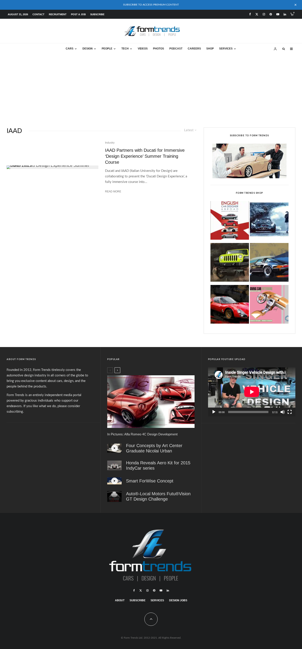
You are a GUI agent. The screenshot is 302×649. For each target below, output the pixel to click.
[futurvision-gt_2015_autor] (114, 496)
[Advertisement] (151, 88)
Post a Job (78, 14)
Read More (113, 191)
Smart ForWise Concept (149, 480)
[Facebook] (250, 14)
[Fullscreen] (289, 412)
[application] (251, 391)
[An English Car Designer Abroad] (229, 221)
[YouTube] (277, 14)
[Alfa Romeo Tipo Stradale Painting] (229, 305)
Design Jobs (178, 600)
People (107, 48)
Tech (125, 48)
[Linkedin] (284, 14)
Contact (38, 14)
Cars (69, 48)
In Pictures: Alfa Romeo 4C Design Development (142, 434)
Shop (210, 48)
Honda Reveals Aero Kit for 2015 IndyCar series (158, 465)
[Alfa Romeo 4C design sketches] (150, 401)
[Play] (214, 412)
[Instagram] (263, 14)
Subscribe (97, 14)
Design (87, 48)
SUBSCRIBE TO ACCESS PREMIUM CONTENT (151, 4)
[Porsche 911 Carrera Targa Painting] (269, 263)
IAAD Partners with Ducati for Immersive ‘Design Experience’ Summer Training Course (145, 156)
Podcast (175, 48)
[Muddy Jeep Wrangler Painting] (229, 263)
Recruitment (58, 14)
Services (226, 48)
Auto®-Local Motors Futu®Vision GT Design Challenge (158, 496)
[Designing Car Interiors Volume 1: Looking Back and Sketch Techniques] (269, 305)
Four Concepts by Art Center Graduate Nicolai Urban (154, 448)
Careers (194, 48)
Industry (110, 142)
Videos (143, 48)
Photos (158, 48)
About (119, 600)
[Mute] (282, 412)
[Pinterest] (270, 14)
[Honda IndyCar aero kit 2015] (114, 465)
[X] (256, 14)
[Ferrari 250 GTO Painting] (269, 221)
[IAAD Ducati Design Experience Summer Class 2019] (52, 167)
